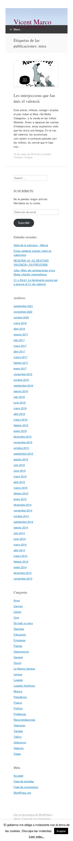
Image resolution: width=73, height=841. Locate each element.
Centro (17, 612)
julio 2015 (19, 465)
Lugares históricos (24, 685)
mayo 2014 (20, 544)
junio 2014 (20, 539)
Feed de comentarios (26, 787)
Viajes (17, 754)
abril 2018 (19, 329)
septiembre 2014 (23, 522)
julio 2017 (19, 340)
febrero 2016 (21, 425)
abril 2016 (19, 414)
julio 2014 (19, 533)
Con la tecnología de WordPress (33, 814)
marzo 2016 (20, 419)
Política (18, 708)
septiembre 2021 (23, 306)
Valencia (19, 748)
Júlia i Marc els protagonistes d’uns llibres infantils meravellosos (34, 272)
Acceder (18, 776)
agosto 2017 (21, 334)
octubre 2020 (21, 317)
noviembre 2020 (23, 312)
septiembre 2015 (23, 453)
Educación (20, 634)
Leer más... (36, 836)
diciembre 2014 (22, 505)
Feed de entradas (24, 781)
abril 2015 (19, 482)
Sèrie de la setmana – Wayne (31, 245)
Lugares (18, 680)
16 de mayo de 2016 (25, 154)
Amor (17, 600)
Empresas (20, 640)
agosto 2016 (21, 391)
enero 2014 (20, 567)
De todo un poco (23, 623)
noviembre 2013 (23, 578)
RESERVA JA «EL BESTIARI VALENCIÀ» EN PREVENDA (31, 262)
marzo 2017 (20, 357)
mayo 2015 (20, 476)
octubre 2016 (21, 380)
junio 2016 (20, 402)
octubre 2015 (21, 448)
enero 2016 (20, 431)
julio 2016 (19, 397)
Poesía (18, 703)
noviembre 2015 (23, 442)
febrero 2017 (21, 363)
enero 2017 (20, 368)
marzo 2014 (20, 556)
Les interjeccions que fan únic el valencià (34, 98)
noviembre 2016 (23, 374)
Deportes (19, 629)
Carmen (18, 606)
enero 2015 (20, 499)
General (18, 657)
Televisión (19, 725)
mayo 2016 (20, 408)
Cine (16, 617)
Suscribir (24, 222)
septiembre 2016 (23, 385)
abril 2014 (19, 550)
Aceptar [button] (61, 831)
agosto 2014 (21, 527)
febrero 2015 (21, 493)
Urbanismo (20, 742)
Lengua (28, 157)
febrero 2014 (21, 561)
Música (18, 691)
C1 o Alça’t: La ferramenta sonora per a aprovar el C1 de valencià (36, 282)
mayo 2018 (20, 323)
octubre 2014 (21, 516)
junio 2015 (20, 471)
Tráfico (17, 737)
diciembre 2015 (22, 436)
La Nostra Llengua (24, 668)
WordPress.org (22, 793)
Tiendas (18, 731)
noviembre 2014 (23, 510)
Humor (17, 663)
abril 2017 (19, 351)
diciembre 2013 (22, 573)
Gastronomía (21, 651)
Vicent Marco (32, 21)
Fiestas (18, 646)
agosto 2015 (21, 459)
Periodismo (20, 697)
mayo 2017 (20, 346)
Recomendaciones (24, 720)
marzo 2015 (20, 488)
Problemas (20, 714)
